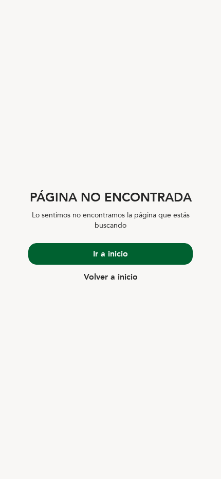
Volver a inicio (111, 277)
